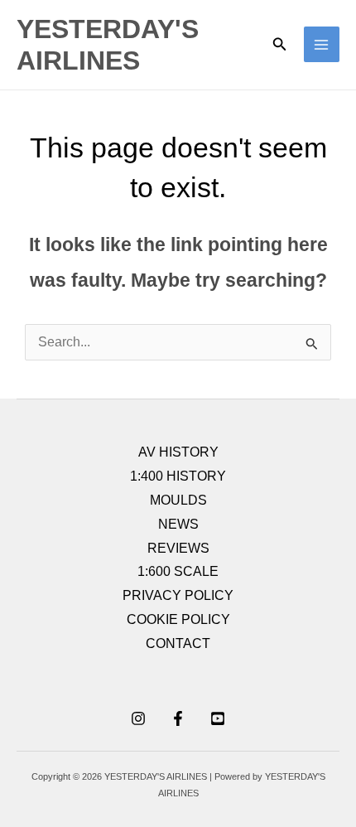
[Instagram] (138, 718)
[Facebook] (178, 718)
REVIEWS (178, 548)
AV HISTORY (178, 452)
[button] (279, 45)
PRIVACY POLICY (178, 595)
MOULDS (178, 500)
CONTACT (178, 643)
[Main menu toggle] (321, 44)
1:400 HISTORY (178, 476)
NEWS (178, 524)
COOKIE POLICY (178, 619)
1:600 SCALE (178, 571)
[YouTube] (217, 718)
